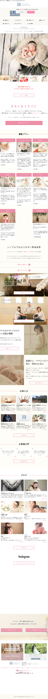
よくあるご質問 (30, 23)
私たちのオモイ (24, 123)
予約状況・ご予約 (14, 14)
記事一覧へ (24, 435)
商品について (18, 667)
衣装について (24, 667)
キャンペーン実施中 (24, 95)
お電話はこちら (36, 630)
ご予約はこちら (11, 630)
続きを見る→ (13, 429)
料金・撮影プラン (6, 667)
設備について (24, 292)
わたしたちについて (18, 23)
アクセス (21, 12)
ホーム (1, 667)
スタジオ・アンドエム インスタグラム (24, 563)
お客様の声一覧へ (24, 461)
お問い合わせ (31, 11)
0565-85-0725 (22, 9)
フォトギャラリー (13, 667)
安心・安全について (6, 23)
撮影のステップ (42, 20)
